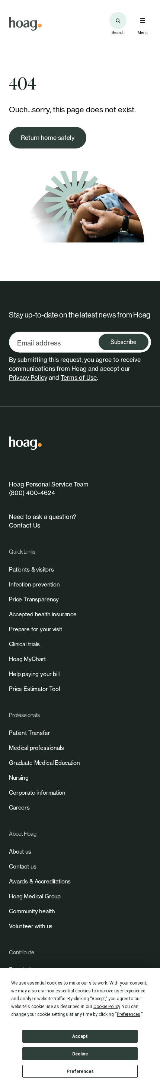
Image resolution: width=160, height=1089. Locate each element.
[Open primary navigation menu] (142, 20)
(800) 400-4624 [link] (32, 493)
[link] (25, 24)
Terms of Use (79, 377)
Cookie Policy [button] (106, 1006)
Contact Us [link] (24, 525)
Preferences (80, 1071)
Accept (80, 1036)
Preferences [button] (128, 1014)
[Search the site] (118, 20)
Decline (80, 1054)
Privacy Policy (28, 377)
